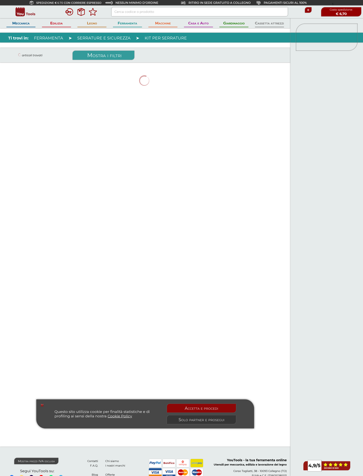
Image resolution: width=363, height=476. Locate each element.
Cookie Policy (120, 416)
